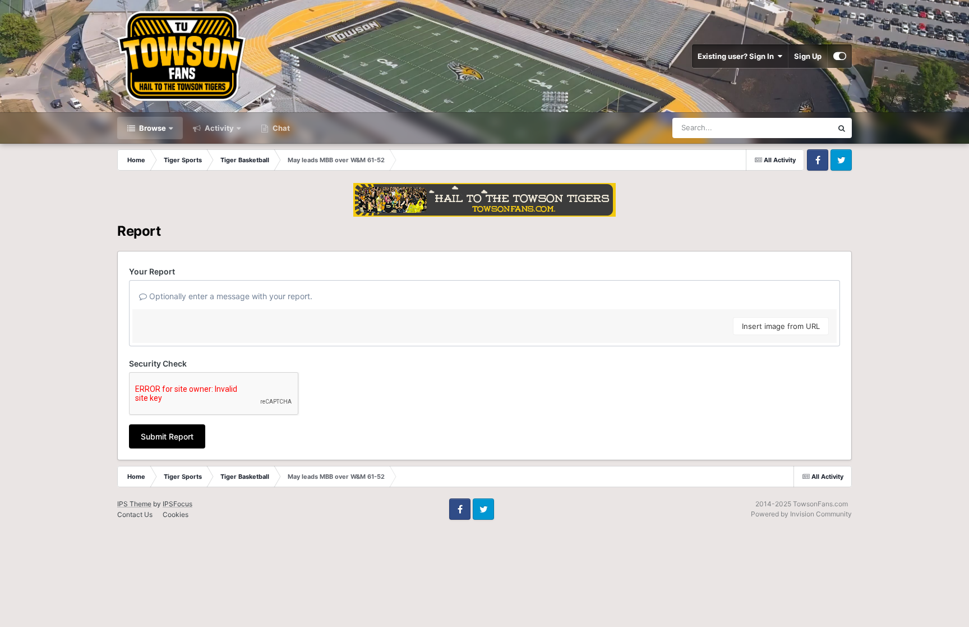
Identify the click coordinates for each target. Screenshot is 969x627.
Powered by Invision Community (801, 514)
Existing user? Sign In (737, 56)
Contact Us (135, 514)
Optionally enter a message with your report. (229, 296)
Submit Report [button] (167, 436)
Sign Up (808, 56)
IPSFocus (177, 504)
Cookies (175, 514)
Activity (218, 127)
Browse (151, 127)
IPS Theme (134, 504)
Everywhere (797, 127)
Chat (280, 127)
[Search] (842, 128)
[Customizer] (840, 56)
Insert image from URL (781, 326)
